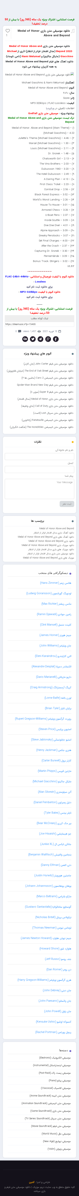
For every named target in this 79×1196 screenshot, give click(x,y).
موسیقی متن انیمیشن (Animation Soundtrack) (46, 1103)
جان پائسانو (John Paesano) (55, 1001)
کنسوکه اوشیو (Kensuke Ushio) (53, 1022)
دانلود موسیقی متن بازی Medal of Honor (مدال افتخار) (45, 399)
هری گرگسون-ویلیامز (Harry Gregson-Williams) (44, 980)
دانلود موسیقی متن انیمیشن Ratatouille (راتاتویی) (47, 420)
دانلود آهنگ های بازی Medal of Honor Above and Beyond (46, 537)
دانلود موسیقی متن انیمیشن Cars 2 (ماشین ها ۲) (47, 378)
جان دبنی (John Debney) (57, 990)
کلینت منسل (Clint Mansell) (55, 625)
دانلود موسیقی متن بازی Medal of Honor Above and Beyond (44, 33)
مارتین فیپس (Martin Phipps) (54, 771)
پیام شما (69, 476)
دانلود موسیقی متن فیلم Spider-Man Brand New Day (45, 385)
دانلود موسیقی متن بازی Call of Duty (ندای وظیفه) (47, 406)
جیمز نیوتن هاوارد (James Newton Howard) (46, 938)
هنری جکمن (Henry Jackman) (53, 750)
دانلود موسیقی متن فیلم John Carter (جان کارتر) (48, 364)
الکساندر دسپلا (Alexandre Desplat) (51, 666)
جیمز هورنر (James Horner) (55, 635)
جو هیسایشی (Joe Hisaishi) (55, 834)
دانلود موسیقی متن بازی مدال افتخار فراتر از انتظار (50, 553)
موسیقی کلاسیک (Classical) (56, 1088)
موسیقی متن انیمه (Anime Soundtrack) (50, 1096)
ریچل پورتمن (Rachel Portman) (53, 1032)
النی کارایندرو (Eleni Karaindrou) (53, 656)
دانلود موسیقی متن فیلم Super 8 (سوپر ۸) (51, 392)
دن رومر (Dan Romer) (58, 969)
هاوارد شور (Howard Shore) (55, 949)
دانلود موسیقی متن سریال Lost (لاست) (53, 413)
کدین (32, 1182)
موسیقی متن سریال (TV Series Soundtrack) (48, 1119)
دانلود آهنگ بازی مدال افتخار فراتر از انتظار (54, 533)
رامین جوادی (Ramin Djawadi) (54, 614)
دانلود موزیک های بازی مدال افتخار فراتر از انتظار (51, 549)
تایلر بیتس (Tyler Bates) (57, 813)
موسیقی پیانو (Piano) (60, 1081)
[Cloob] (25, 339)
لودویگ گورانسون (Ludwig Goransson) (48, 593)
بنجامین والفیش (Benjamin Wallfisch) (49, 855)
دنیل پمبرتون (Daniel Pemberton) (52, 802)
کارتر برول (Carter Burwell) (56, 761)
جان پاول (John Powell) (57, 1011)
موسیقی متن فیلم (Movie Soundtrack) (51, 1126)
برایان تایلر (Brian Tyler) (58, 708)
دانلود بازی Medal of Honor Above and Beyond (51, 541)
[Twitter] (33, 339)
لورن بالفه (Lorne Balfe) (57, 698)
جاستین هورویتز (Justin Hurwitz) (52, 875)
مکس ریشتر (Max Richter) (56, 604)
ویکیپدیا (50, 108)
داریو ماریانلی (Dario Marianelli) (53, 677)
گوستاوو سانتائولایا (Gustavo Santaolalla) (48, 907)
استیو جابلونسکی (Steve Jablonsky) (51, 740)
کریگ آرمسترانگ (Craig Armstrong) (50, 687)
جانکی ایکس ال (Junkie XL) (55, 844)
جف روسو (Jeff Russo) (58, 959)
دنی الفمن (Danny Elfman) (56, 865)
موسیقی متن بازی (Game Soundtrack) (50, 1111)
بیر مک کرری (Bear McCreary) (54, 823)
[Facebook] (56, 339)
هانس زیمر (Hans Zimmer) (55, 583)
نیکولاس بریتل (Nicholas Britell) (53, 917)
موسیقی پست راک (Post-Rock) (55, 1073)
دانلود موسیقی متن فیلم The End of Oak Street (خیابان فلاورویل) (40, 371)
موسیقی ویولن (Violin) (59, 1149)
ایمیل (70, 463)
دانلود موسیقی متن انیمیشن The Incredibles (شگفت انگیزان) (41, 427)
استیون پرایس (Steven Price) (55, 729)
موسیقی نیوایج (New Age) (57, 1141)
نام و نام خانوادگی (64, 450)
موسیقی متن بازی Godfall (43, 113)
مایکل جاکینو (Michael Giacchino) (52, 781)
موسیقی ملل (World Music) (56, 1134)
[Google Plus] (48, 339)
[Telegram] (40, 339)
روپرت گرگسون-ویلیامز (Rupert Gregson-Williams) (43, 719)
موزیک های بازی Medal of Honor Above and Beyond (48, 558)
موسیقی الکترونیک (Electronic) (55, 1058)
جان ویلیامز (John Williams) (55, 646)
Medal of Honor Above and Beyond (56, 528)
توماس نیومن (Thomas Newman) (51, 928)
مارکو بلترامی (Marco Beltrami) (53, 896)
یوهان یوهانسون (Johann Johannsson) (48, 886)
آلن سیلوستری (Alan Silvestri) (54, 792)
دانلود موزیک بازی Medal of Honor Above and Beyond (48, 545)
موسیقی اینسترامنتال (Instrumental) (52, 1065)
